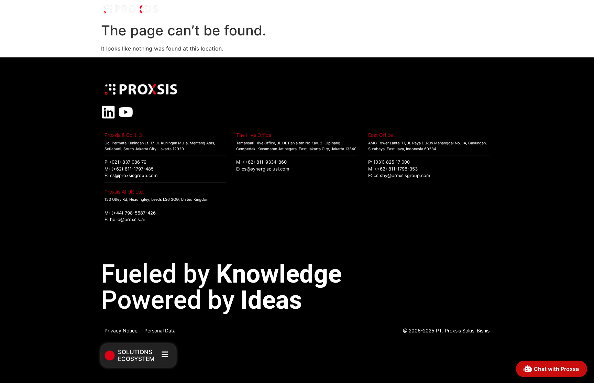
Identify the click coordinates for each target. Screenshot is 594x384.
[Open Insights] (453, 9)
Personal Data (160, 330)
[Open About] (485, 9)
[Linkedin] (108, 112)
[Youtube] (126, 112)
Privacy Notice (121, 330)
